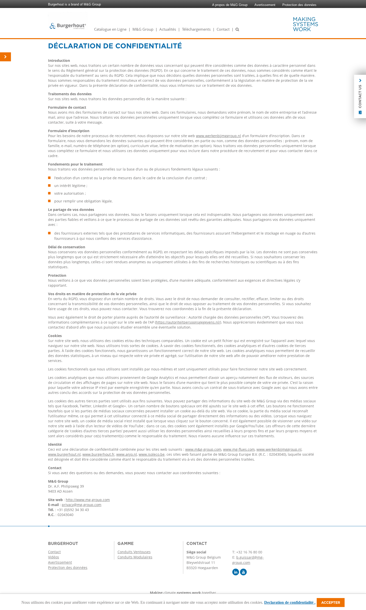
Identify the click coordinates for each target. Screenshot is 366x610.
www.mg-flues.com (239, 449)
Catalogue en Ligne (110, 29)
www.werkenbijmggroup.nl (218, 135)
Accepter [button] (330, 603)
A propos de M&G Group (229, 5)
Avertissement (264, 5)
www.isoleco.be (152, 454)
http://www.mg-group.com (88, 499)
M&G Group (142, 29)
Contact (223, 29)
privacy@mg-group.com (81, 504)
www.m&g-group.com (203, 449)
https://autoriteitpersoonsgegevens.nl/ (188, 322)
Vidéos (53, 557)
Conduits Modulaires (135, 557)
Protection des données (299, 5)
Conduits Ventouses (134, 551)
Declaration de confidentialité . (289, 602)
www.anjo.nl (126, 454)
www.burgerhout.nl (64, 454)
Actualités (167, 29)
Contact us (360, 96)
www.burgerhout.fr (98, 454)
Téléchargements (196, 29)
